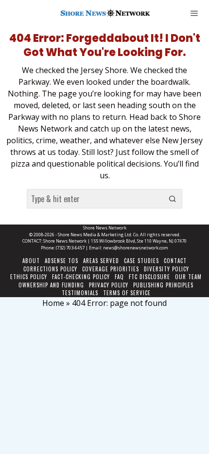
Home (53, 303)
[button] (172, 198)
